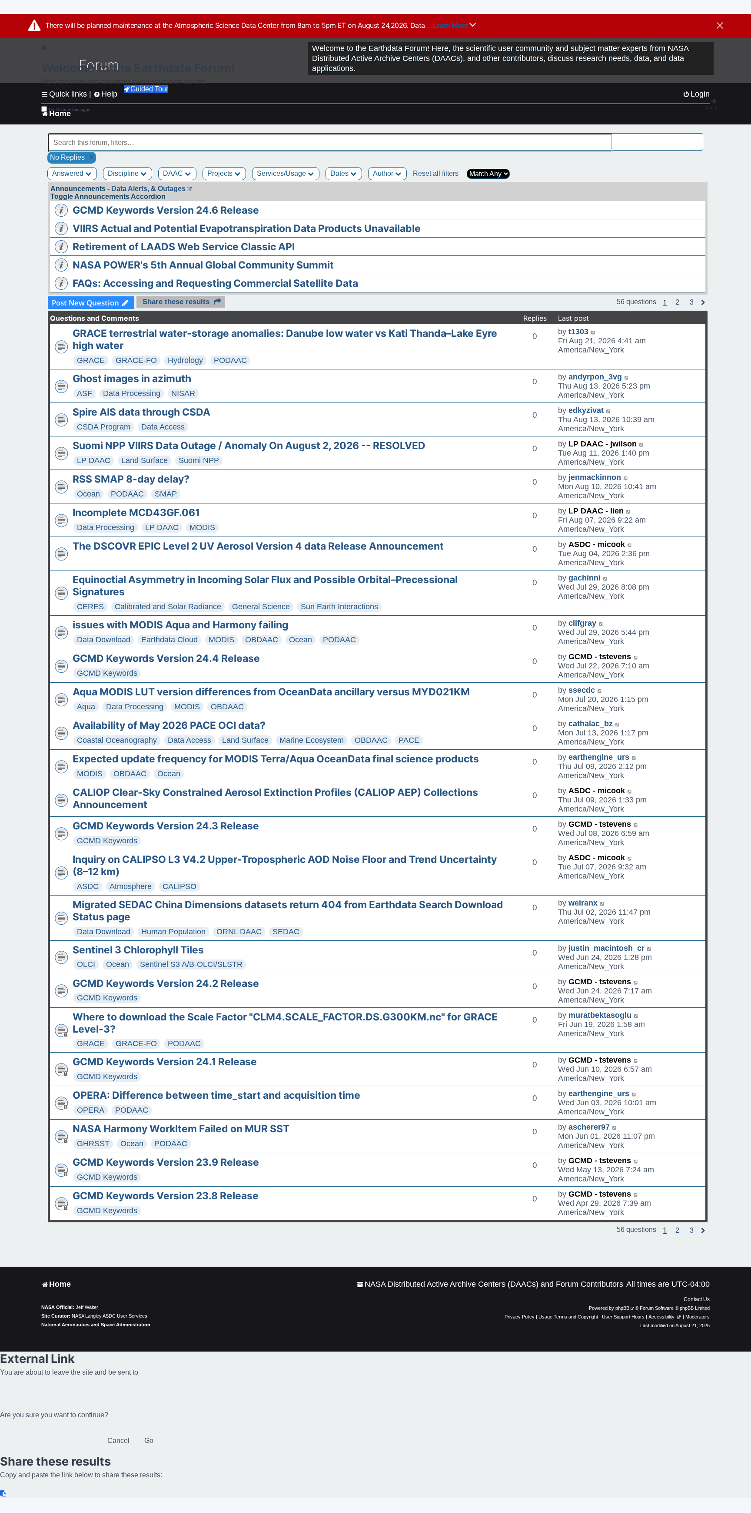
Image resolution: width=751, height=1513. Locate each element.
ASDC (88, 886)
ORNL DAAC (239, 931)
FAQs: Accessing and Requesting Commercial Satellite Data (215, 283)
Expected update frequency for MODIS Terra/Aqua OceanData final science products (276, 759)
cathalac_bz (590, 723)
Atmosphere (131, 886)
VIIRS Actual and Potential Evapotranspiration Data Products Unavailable (247, 228)
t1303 (578, 331)
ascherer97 (589, 1127)
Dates (340, 173)
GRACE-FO (136, 360)
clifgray (582, 623)
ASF (84, 393)
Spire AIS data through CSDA (141, 412)
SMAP (166, 494)
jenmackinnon (594, 477)
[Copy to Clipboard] (3, 1493)
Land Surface (144, 460)
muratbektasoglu (599, 1015)
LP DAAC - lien (596, 511)
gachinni (584, 578)
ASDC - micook (596, 544)
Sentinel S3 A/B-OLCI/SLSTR (191, 964)
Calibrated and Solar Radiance (168, 606)
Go (148, 1440)
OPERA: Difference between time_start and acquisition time (216, 1095)
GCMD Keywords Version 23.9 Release (166, 1162)
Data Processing (131, 393)
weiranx (583, 903)
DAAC (174, 173)
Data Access (163, 427)
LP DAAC (93, 460)
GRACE (91, 360)
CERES (90, 606)
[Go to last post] (593, 331)
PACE (409, 740)
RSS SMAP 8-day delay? (131, 479)
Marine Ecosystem (311, 740)
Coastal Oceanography (117, 740)
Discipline (124, 173)
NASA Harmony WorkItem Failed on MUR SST (181, 1129)
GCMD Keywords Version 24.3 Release (166, 826)
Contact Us (697, 1299)
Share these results (176, 302)
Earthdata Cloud (169, 639)
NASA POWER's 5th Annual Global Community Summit (203, 265)
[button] (677, 302)
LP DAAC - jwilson (602, 443)
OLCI (86, 964)
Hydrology (185, 360)
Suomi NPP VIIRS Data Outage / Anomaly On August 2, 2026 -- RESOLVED (249, 445)
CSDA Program (103, 427)
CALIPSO (179, 886)
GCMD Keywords (107, 673)
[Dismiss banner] (720, 26)
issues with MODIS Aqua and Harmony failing (180, 625)
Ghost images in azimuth (132, 378)
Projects (220, 173)
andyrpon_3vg (595, 376)
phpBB (622, 1308)
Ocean (88, 494)
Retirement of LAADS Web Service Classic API (184, 247)
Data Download (103, 639)
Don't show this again (70, 109)
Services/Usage (282, 173)
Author (384, 173)
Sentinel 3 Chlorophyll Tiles (138, 950)
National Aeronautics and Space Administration (95, 1324)
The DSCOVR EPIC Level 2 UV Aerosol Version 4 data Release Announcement (258, 546)
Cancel (118, 1440)
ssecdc (581, 690)
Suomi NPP (199, 460)
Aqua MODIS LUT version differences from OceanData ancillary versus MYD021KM (271, 692)
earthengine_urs (598, 757)
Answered (68, 173)
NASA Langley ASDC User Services (109, 1315)
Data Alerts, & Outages (148, 188)
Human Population (173, 931)
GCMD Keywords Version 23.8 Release (166, 1196)
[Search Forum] (697, 138)
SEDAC (285, 931)
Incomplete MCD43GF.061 (136, 513)
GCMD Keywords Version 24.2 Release (166, 983)
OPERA (90, 1110)
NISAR (183, 393)
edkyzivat (586, 410)
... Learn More (447, 25)
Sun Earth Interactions (339, 606)
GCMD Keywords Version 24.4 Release (166, 658)
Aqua (86, 706)
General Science (261, 606)
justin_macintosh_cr (606, 948)
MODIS (202, 527)
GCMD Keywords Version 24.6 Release (166, 210)
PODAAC (230, 360)
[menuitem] (490, 1284)
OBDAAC (261, 639)
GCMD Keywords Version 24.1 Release (165, 1062)
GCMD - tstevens (599, 656)
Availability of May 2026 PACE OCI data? (169, 725)
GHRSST (93, 1143)
